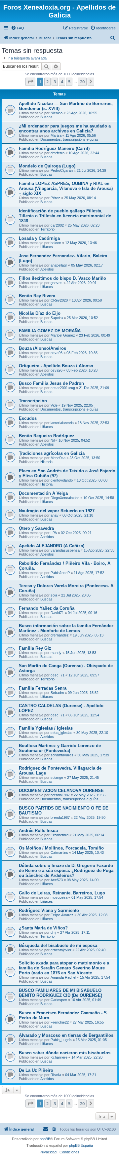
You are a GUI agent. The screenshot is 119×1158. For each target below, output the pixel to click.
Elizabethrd (59, 835)
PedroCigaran (62, 170)
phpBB (45, 1139)
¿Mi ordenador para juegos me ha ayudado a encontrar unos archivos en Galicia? (65, 128)
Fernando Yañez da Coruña (46, 608)
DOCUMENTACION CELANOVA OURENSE (61, 790)
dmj (53, 932)
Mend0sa (58, 458)
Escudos (28, 418)
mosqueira (59, 897)
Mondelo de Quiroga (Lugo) (47, 165)
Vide (54, 405)
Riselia (56, 1075)
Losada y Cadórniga (39, 238)
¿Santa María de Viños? (43, 927)
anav (55, 515)
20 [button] (82, 82)
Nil (53, 440)
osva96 (56, 353)
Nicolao (56, 113)
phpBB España (81, 1145)
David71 (57, 613)
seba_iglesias (61, 733)
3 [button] (55, 82)
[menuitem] (17, 28)
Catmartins (59, 852)
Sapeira (57, 318)
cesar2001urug (63, 388)
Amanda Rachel (63, 977)
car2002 (57, 225)
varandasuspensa (65, 550)
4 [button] (62, 82)
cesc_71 (57, 675)
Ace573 (57, 880)
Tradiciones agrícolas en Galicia (52, 453)
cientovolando (62, 480)
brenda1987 (60, 795)
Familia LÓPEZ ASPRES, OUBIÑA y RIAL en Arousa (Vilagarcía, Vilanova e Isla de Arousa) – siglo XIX (66, 188)
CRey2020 (59, 300)
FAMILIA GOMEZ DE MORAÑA (50, 330)
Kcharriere (59, 1057)
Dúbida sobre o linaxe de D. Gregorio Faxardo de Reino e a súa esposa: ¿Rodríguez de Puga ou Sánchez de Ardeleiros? (66, 870)
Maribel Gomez (63, 335)
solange (57, 777)
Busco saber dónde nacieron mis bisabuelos (64, 1052)
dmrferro (57, 153)
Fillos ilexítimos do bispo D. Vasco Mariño (62, 278)
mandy (56, 653)
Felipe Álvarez (62, 915)
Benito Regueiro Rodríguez (46, 435)
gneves (56, 283)
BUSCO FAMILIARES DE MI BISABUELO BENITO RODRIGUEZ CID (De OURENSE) (60, 993)
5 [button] (69, 82)
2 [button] (47, 82)
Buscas (46, 117)
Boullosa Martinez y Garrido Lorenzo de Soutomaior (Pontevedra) (60, 748)
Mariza (56, 135)
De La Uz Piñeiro (36, 1070)
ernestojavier (61, 950)
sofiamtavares (62, 755)
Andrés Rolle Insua (38, 830)
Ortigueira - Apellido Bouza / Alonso (56, 365)
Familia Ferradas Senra (42, 688)
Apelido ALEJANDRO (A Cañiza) (51, 545)
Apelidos (47, 269)
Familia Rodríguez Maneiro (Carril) (54, 148)
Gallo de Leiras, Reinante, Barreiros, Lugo (62, 892)
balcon (56, 243)
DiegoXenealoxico (65, 498)
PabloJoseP (60, 573)
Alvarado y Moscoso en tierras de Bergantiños (66, 1035)
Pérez (55, 198)
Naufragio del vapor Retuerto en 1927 (57, 510)
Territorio (47, 229)
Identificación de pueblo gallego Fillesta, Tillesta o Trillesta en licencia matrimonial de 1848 (65, 215)
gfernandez (60, 635)
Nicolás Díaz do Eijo (39, 313)
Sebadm (57, 693)
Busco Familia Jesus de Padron (51, 383)
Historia (46, 462)
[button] (30, 82)
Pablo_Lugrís (61, 1040)
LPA (54, 533)
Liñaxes (46, 247)
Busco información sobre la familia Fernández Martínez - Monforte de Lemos (66, 628)
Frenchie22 (60, 1022)
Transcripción (33, 400)
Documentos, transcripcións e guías (69, 139)
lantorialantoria (62, 423)
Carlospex (59, 1000)
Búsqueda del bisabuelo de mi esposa (58, 945)
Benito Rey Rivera (37, 295)
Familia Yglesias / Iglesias (46, 728)
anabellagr (59, 265)
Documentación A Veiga (43, 493)
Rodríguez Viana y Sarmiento (49, 910)
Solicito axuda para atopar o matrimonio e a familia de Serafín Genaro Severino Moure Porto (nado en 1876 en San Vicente (64, 967)
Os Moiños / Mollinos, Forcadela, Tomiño (61, 848)
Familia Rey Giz (35, 648)
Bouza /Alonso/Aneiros (42, 348)
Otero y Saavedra (36, 528)
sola (54, 595)
